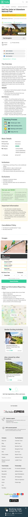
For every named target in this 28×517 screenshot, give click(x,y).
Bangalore (4, 474)
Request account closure (6, 460)
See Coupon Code (20, 15)
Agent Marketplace (19, 474)
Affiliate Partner (18, 471)
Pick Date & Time (5, 272)
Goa (3, 485)
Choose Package (5, 259)
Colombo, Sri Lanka (6, 468)
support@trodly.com (10, 421)
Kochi (3, 482)
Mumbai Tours (18, 446)
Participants (20, 272)
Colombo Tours (18, 440)
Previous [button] (5, 246)
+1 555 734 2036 (14, 422)
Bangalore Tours (19, 449)
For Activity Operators (20, 468)
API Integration (18, 476)
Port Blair (4, 488)
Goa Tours (17, 451)
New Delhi (4, 471)
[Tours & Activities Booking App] (14, 500)
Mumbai (4, 476)
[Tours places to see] (5, 2)
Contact (3, 449)
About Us (4, 440)
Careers (3, 457)
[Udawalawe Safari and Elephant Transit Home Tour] (14, 338)
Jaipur (3, 479)
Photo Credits (5, 454)
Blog (3, 443)
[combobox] (8, 275)
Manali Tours (18, 454)
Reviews (4, 446)
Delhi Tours (17, 443)
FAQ (3, 451)
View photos (21, 33)
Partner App (18, 482)
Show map (14, 315)
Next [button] (23, 246)
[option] (14, 246)
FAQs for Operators (19, 479)
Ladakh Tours (18, 460)
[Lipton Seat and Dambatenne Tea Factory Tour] (14, 368)
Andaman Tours (19, 457)
